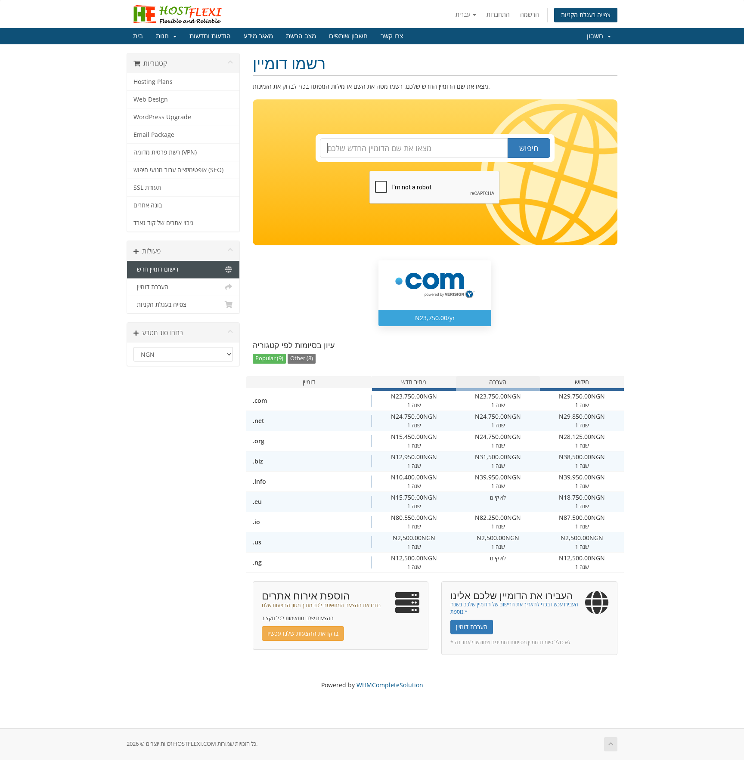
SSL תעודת (147, 188)
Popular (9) (269, 358)
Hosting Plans (153, 82)
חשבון (597, 36)
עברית (464, 14)
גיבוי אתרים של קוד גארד (163, 223)
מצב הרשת (301, 36)
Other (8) (301, 358)
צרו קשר (392, 36)
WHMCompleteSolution (389, 685)
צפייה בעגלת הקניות (586, 15)
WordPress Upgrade (162, 117)
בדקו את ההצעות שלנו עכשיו (302, 633)
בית (138, 36)
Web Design (150, 99)
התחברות (498, 14)
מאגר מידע (258, 36)
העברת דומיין (150, 287)
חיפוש (528, 148)
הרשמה (529, 14)
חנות (164, 36)
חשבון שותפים (348, 36)
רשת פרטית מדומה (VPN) (165, 152)
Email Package (153, 135)
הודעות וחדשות (210, 36)
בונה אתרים (147, 205)
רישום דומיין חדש (155, 269)
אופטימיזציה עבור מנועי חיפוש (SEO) (178, 170)
